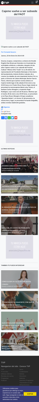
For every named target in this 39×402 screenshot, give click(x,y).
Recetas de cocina (7, 376)
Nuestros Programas (26, 380)
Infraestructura (24, 385)
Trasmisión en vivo (26, 382)
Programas (5, 378)
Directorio (23, 376)
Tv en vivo (4, 371)
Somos (22, 374)
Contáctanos (24, 371)
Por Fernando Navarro (8, 52)
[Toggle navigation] (32, 2)
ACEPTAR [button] (30, 394)
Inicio (21, 369)
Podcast (4, 380)
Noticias (22, 378)
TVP (2, 369)
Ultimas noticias (6, 374)
